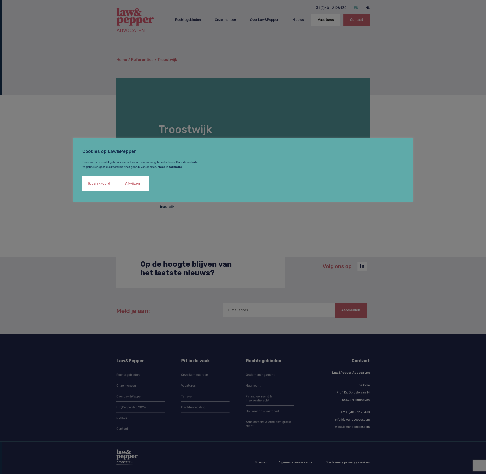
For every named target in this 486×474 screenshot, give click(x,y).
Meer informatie (170, 167)
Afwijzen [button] (132, 183)
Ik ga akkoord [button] (99, 183)
